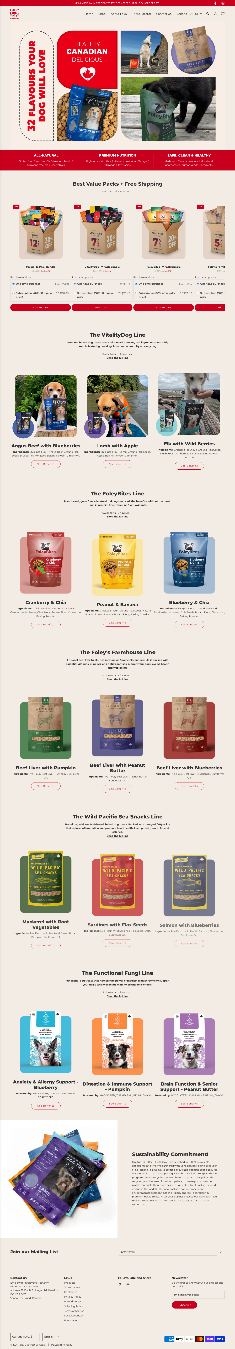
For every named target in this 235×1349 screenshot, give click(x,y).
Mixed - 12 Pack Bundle (40, 266)
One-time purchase (28, 283)
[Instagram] (223, 3)
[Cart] (223, 14)
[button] (14, 256)
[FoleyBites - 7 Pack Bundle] (163, 232)
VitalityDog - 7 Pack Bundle (102, 266)
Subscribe (184, 1304)
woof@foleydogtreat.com (33, 1282)
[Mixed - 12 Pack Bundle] (40, 232)
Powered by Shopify (61, 1344)
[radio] (13, 284)
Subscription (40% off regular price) (34, 295)
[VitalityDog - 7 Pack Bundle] (102, 232)
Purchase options (20, 277)
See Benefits (45, 464)
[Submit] (221, 1251)
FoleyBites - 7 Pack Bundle (164, 266)
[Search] (208, 14)
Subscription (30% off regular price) (95, 295)
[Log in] (215, 14)
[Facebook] (215, 3)
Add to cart (40, 307)
